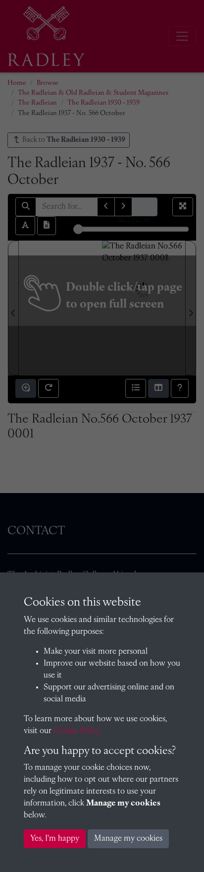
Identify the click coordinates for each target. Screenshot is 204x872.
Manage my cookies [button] (128, 839)
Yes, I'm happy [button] (54, 839)
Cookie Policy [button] (77, 731)
